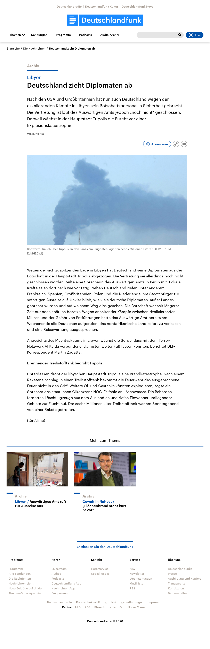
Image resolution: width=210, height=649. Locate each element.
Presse (172, 573)
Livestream (59, 568)
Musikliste (136, 583)
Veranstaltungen (141, 578)
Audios (56, 573)
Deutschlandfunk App (66, 583)
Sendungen (39, 34)
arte (112, 607)
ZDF (87, 607)
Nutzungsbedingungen (127, 602)
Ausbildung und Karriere (184, 578)
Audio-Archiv (109, 34)
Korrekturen (176, 588)
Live (198, 35)
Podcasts (85, 34)
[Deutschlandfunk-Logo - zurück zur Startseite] (105, 20)
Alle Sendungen (20, 573)
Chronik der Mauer (133, 607)
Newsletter (137, 573)
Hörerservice (99, 568)
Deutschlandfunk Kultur (101, 6)
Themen (15, 34)
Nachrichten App (63, 588)
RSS (132, 588)
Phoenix (100, 607)
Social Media (100, 573)
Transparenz (176, 583)
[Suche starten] (180, 35)
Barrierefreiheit (178, 593)
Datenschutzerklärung (91, 602)
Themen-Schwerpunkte (25, 593)
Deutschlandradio (69, 6)
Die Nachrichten (34, 48)
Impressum (155, 602)
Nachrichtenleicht (21, 583)
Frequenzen (59, 593)
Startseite (13, 48)
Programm (63, 34)
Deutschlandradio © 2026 (105, 621)
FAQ (132, 568)
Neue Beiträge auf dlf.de (25, 588)
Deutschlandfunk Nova (137, 6)
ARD (78, 607)
